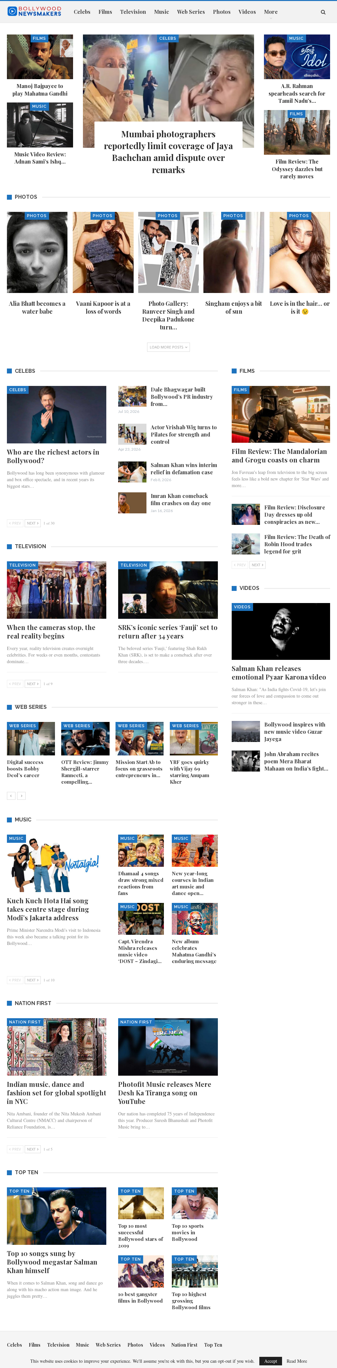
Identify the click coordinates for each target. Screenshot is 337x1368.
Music (161, 11)
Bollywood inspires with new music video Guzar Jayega (294, 731)
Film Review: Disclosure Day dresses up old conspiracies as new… (294, 514)
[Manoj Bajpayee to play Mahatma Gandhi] (40, 56)
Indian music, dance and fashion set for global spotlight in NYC (56, 1093)
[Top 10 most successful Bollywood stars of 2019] (141, 1203)
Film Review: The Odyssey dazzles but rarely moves (297, 169)
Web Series (191, 11)
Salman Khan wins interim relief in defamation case (184, 468)
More (271, 11)
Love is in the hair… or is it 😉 (300, 307)
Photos (222, 11)
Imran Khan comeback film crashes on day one (181, 499)
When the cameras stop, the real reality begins (51, 631)
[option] (112, 757)
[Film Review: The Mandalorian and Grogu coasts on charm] (281, 414)
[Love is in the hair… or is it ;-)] (300, 252)
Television (133, 11)
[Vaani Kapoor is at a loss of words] (103, 252)
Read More (297, 1361)
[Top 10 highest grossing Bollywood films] (195, 1271)
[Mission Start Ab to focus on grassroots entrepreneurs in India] (140, 738)
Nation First (25, 1022)
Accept (270, 1361)
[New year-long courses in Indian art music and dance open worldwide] (195, 850)
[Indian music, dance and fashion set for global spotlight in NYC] (56, 1047)
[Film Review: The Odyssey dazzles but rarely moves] (297, 132)
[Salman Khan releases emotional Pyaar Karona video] (281, 631)
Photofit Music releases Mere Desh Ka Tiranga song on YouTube (164, 1093)
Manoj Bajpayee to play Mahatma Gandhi (40, 89)
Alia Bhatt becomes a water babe (37, 307)
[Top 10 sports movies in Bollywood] (195, 1203)
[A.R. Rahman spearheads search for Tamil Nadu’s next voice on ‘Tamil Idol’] (297, 56)
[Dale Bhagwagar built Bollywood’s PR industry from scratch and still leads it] (132, 396)
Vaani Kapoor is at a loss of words (103, 307)
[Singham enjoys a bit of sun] (233, 252)
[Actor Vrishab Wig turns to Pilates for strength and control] (132, 434)
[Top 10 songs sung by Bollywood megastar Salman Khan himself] (56, 1216)
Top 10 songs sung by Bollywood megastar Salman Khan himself (52, 1262)
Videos (247, 11)
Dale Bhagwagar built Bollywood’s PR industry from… (182, 396)
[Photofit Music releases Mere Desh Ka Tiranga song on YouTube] (168, 1047)
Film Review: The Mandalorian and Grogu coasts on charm (279, 455)
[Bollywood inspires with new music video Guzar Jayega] (246, 731)
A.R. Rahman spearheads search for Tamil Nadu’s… (297, 93)
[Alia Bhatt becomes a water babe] (37, 252)
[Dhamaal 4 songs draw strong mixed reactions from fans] (141, 850)
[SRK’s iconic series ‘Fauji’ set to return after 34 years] (168, 590)
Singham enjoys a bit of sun (233, 307)
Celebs (82, 11)
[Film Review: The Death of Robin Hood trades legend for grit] (246, 543)
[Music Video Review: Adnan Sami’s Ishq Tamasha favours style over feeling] (40, 124)
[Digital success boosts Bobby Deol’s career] (31, 738)
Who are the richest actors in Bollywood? (53, 456)
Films (105, 11)
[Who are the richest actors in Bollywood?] (56, 414)
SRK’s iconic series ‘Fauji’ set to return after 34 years (168, 631)
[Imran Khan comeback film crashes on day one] (132, 502)
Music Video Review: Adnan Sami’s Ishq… (40, 158)
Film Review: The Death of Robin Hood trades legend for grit (297, 544)
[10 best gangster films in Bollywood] (141, 1271)
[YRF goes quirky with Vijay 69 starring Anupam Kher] (194, 738)
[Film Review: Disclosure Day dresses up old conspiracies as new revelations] (246, 514)
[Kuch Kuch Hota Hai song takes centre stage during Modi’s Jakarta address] (56, 863)
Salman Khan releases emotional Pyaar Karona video (279, 672)
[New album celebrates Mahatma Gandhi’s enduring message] (195, 919)
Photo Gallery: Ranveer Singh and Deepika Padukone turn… (168, 315)
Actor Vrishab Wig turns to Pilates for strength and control (184, 434)
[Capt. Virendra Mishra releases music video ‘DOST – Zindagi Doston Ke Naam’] (141, 919)
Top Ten (19, 1191)
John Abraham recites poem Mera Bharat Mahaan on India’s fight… (296, 761)
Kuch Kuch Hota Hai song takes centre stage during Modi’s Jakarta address (48, 909)
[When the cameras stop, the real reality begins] (56, 590)
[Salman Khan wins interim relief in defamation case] (132, 471)
